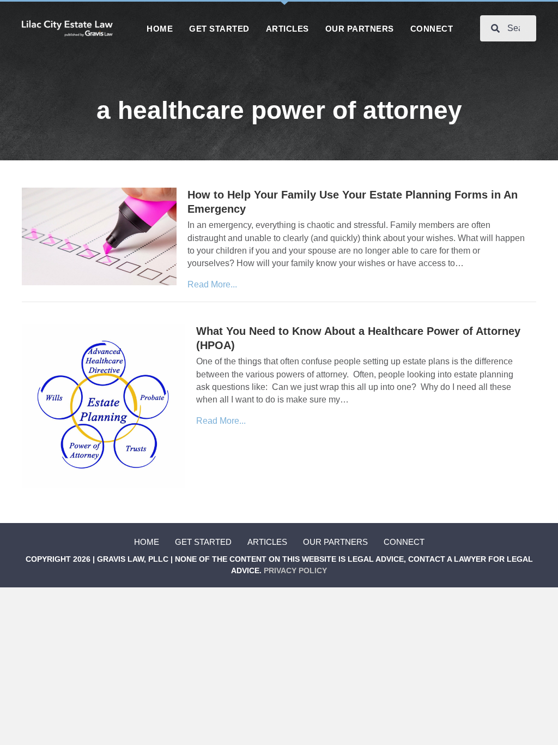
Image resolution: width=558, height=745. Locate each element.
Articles (267, 541)
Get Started (203, 541)
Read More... (212, 284)
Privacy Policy (295, 570)
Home (146, 541)
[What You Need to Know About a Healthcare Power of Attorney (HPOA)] (103, 405)
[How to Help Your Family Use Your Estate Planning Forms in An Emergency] (99, 236)
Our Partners (335, 541)
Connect (404, 541)
